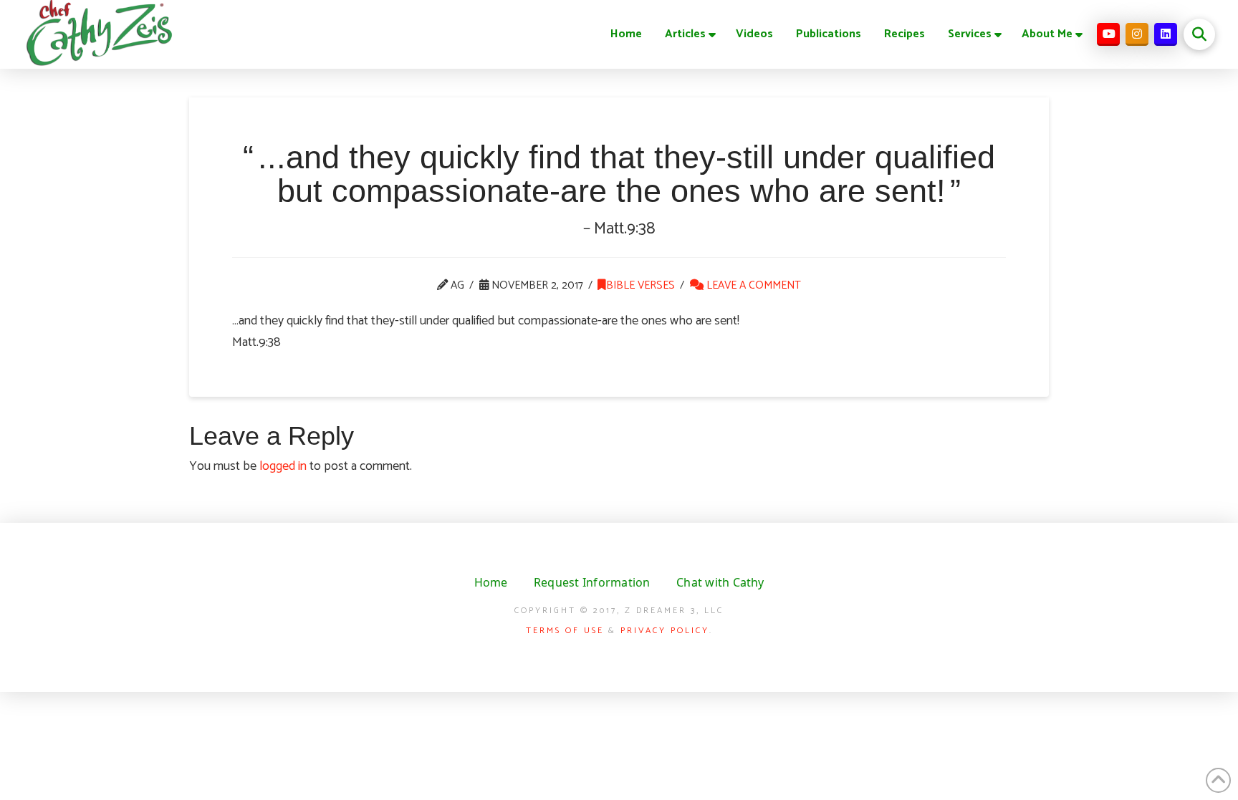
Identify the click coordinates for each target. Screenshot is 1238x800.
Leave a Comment (752, 285)
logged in (283, 466)
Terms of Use (565, 630)
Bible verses (640, 285)
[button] (1199, 34)
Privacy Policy (664, 630)
